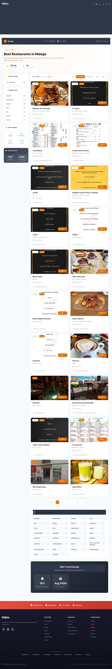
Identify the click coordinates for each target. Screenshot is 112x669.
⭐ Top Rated (80, 76)
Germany (47, 633)
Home (6, 50)
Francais (93, 630)
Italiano (93, 621)
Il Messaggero (36, 654)
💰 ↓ (103, 76)
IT (93, 4)
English (93, 624)
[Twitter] (12, 629)
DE (106, 4)
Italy (45, 624)
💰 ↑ (97, 76)
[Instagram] (8, 629)
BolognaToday (68, 654)
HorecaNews (47, 654)
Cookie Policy (71, 633)
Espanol (93, 627)
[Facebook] (3, 629)
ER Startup (78, 654)
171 (77, 502)
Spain (46, 630)
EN (97, 4)
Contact (70, 624)
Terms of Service (72, 630)
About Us (70, 621)
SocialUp (87, 654)
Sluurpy (46, 640)
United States (48, 637)
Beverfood (57, 654)
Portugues (94, 637)
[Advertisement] (56, 20)
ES (100, 4)
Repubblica (25, 654)
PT (109, 4)
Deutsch (93, 633)
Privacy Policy (72, 627)
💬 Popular (90, 76)
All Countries (48, 621)
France (46, 627)
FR (103, 4)
